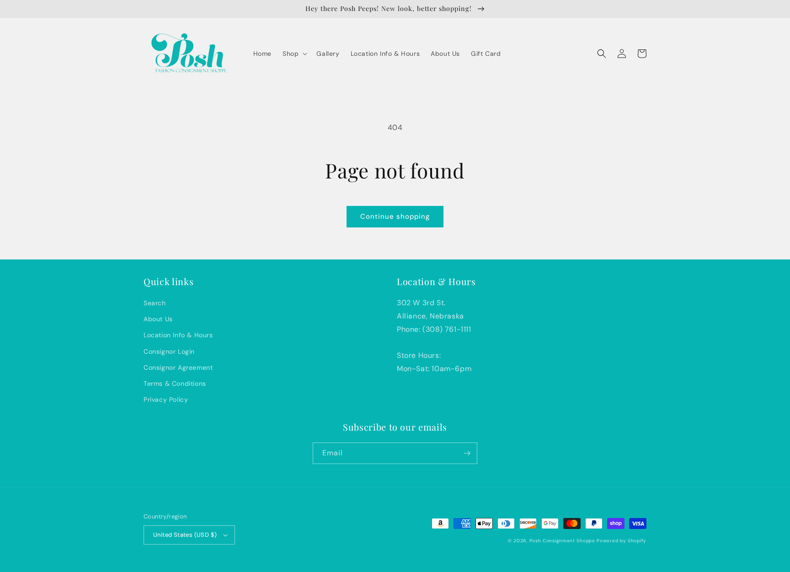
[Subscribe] (467, 453)
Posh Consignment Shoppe (562, 541)
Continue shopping (395, 216)
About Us (158, 319)
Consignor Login (169, 351)
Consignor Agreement (178, 367)
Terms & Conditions (175, 383)
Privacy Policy (166, 399)
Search (155, 303)
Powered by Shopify (621, 541)
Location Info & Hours (178, 335)
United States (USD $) (185, 535)
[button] (294, 53)
